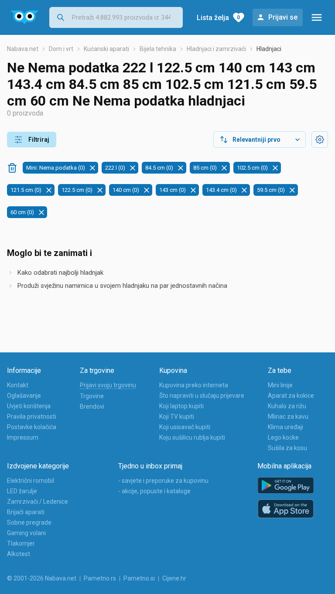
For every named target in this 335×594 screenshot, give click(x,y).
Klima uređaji (285, 426)
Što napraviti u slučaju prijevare (201, 395)
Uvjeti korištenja (29, 406)
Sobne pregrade (29, 522)
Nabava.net (22, 48)
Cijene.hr (174, 578)
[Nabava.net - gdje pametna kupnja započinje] (24, 17)
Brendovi (92, 406)
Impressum (22, 437)
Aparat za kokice (291, 395)
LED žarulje (22, 491)
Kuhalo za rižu (287, 406)
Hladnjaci (268, 48)
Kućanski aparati (106, 48)
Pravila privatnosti (31, 416)
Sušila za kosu (287, 447)
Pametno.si (139, 578)
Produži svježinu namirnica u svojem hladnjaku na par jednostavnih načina (122, 286)
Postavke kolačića (31, 426)
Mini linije (280, 385)
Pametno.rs (100, 578)
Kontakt (17, 385)
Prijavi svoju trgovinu (108, 385)
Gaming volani (26, 532)
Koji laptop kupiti (181, 406)
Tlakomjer (21, 543)
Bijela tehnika (158, 48)
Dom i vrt (61, 48)
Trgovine (92, 396)
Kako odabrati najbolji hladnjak (60, 273)
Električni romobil (30, 480)
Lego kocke (283, 437)
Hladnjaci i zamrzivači (216, 48)
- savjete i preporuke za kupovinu (163, 480)
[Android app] (285, 485)
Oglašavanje (24, 395)
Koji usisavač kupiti (184, 426)
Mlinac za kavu (288, 416)
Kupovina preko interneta (193, 385)
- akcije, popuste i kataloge (154, 491)
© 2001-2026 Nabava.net (41, 578)
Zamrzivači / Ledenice (37, 501)
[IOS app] (285, 509)
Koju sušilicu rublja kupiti (192, 437)
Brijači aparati (25, 512)
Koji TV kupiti (176, 416)
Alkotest (18, 553)
